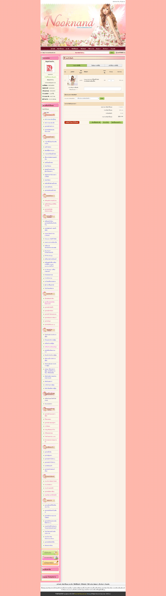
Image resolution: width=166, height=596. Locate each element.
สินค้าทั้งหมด (60, 48)
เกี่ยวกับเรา (106, 48)
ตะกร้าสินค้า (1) (121, 52)
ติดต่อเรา (98, 48)
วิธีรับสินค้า (83, 48)
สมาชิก (68, 48)
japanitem (50, 74)
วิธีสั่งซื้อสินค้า (75, 48)
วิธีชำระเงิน (91, 48)
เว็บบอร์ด (112, 48)
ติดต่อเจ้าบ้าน (50, 79)
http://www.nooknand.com (49, 52)
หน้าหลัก (53, 48)
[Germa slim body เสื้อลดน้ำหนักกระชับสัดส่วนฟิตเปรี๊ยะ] (72, 80)
